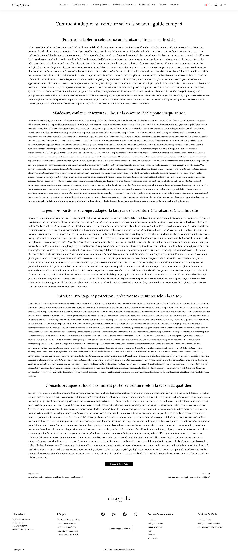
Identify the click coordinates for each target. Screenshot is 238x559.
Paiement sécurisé (155, 527)
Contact (162, 5)
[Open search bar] (216, 5)
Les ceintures (79, 5)
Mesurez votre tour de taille (68, 535)
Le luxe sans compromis (66, 524)
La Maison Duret (147, 5)
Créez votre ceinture (123, 5)
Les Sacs (63, 5)
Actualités (174, 5)
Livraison (151, 520)
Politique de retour (155, 524)
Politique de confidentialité (209, 524)
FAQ (149, 531)
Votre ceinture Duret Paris (67, 531)
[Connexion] (221, 5)
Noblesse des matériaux (66, 527)
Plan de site (152, 539)
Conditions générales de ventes (210, 527)
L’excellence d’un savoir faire (68, 520)
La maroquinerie (99, 5)
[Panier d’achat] (225, 5)
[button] (208, 5)
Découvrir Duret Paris (119, 464)
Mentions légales (205, 520)
